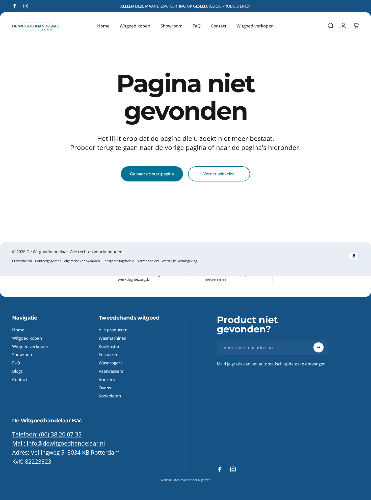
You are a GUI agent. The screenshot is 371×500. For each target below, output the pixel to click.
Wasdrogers (110, 363)
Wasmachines (112, 338)
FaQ (16, 363)
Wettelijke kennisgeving (179, 261)
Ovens (105, 387)
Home (18, 330)
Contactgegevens (48, 261)
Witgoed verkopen (30, 346)
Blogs (17, 371)
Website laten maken (176, 480)
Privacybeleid (22, 261)
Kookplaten (110, 396)
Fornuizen (108, 354)
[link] (66, 452)
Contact (19, 379)
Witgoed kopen (27, 338)
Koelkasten (109, 346)
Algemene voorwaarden (82, 261)
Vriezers (107, 379)
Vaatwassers (111, 371)
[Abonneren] (318, 347)
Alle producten (113, 330)
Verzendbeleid (148, 261)
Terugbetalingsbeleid (118, 261)
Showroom (23, 354)
